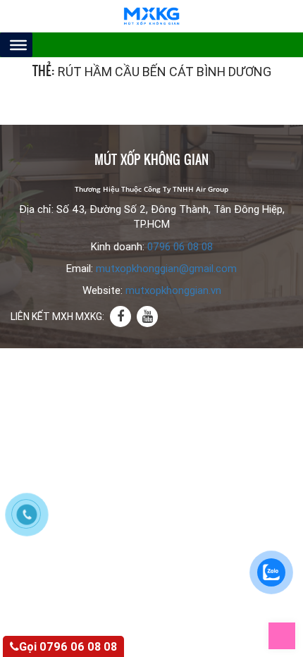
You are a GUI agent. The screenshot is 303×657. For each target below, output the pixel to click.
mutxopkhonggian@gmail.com (166, 268)
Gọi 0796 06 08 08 (68, 646)
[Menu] (18, 44)
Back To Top (295, 629)
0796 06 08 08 (180, 246)
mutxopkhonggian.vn (173, 290)
